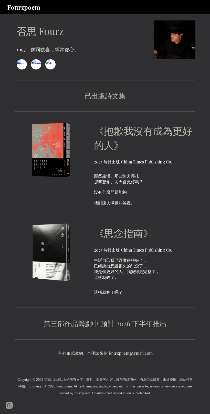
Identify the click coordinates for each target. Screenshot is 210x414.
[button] (9, 405)
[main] (51, 31)
